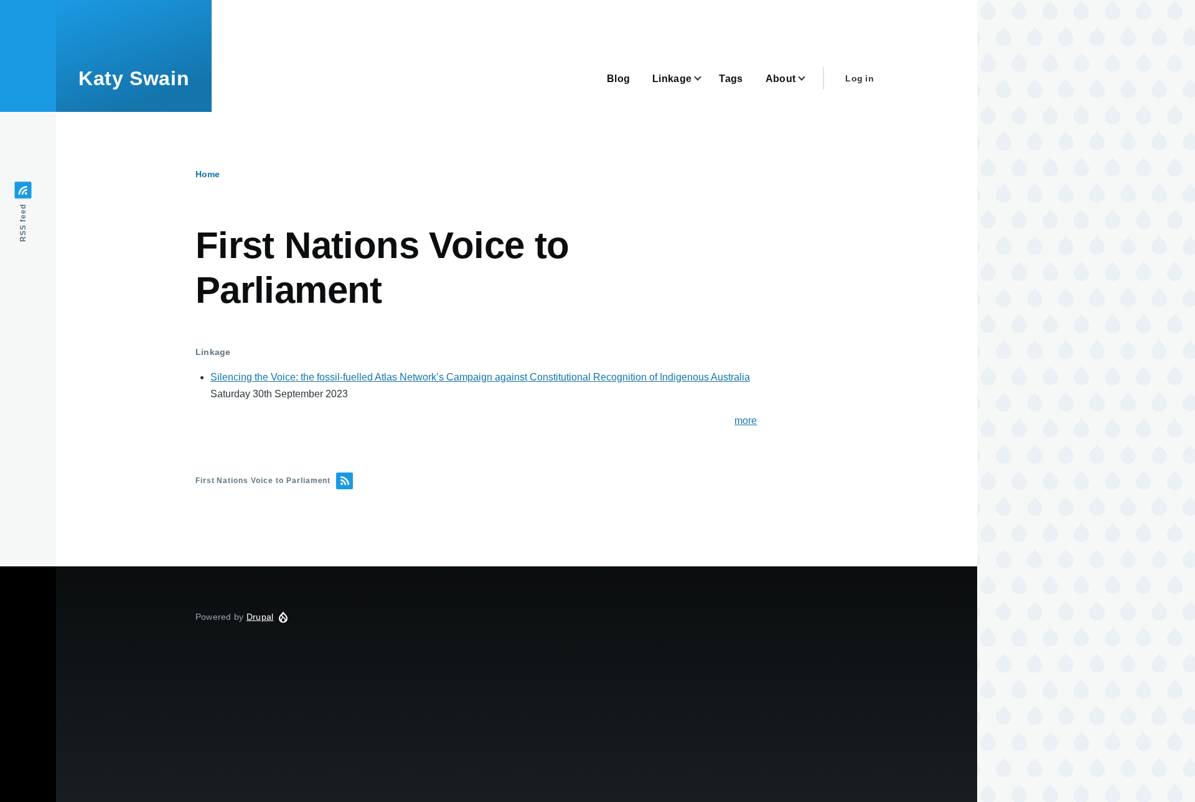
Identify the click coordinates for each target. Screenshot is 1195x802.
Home (207, 174)
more (745, 420)
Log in (859, 78)
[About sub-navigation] (809, 78)
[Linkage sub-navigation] (705, 78)
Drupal (260, 617)
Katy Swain (133, 78)
